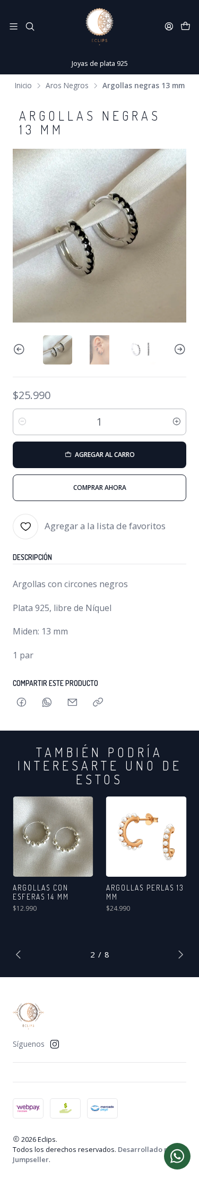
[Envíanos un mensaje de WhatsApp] (177, 1156)
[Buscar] (29, 26)
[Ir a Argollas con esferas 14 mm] (53, 836)
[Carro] (185, 26)
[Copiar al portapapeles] (98, 702)
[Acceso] (169, 26)
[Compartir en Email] (72, 702)
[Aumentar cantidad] (177, 422)
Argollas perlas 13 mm (145, 892)
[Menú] (13, 26)
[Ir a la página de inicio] (99, 26)
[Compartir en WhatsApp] (47, 702)
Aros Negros (67, 85)
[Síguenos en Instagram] (54, 1044)
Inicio (23, 85)
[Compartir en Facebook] (21, 702)
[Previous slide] (21, 350)
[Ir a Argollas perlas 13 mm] (146, 836)
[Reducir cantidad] (22, 422)
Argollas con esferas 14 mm (41, 892)
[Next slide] (178, 350)
